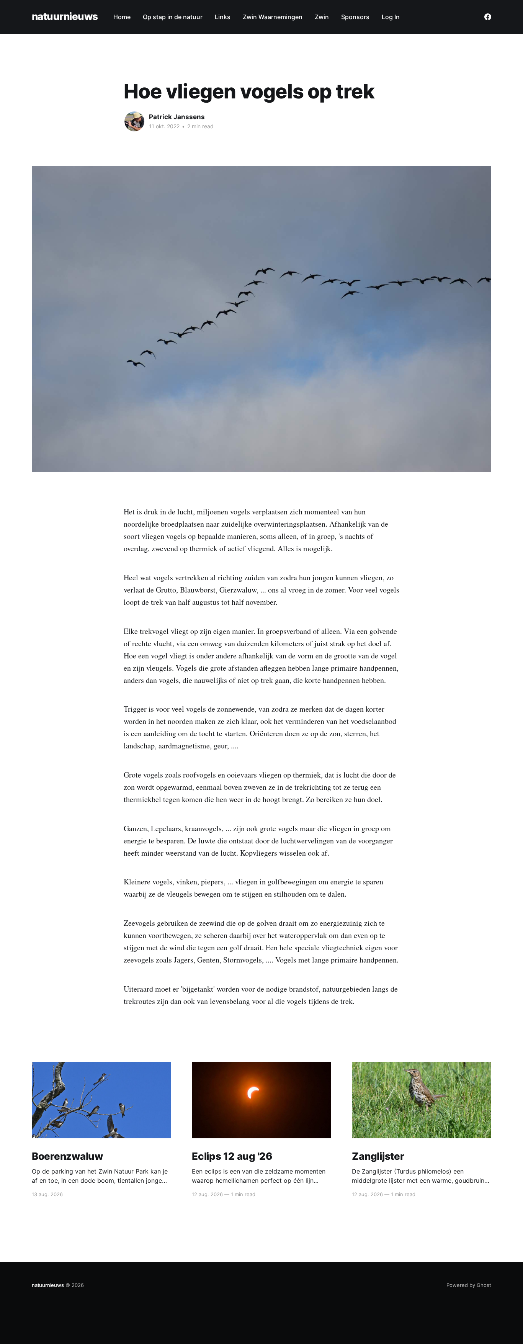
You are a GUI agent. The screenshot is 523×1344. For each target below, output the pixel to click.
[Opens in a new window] (487, 16)
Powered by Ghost (468, 1285)
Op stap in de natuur (173, 17)
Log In (391, 17)
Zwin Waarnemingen (272, 17)
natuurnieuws (65, 17)
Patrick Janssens (177, 117)
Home (122, 17)
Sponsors (355, 17)
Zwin (322, 17)
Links (222, 17)
